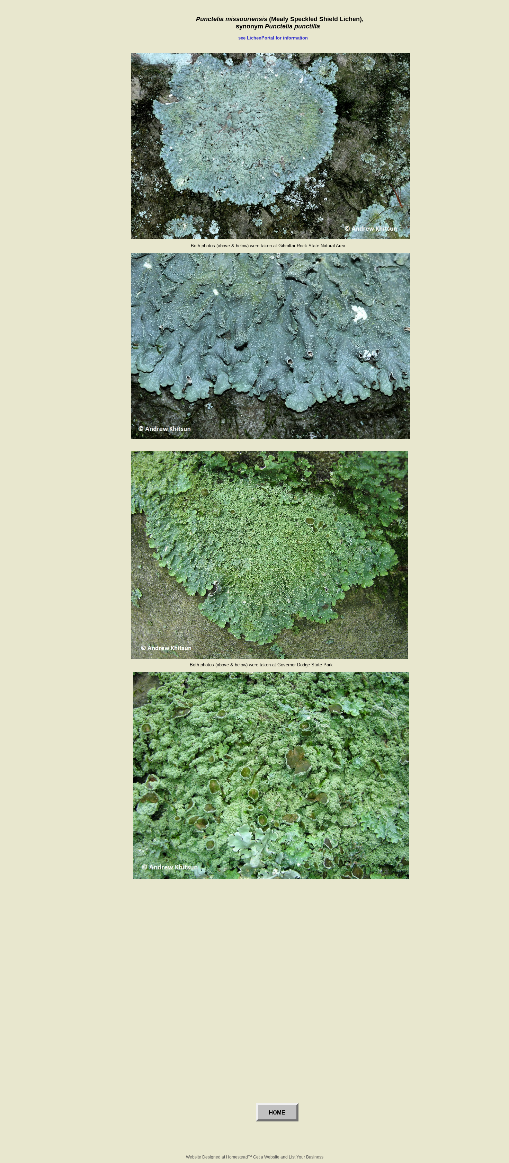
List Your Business (306, 1157)
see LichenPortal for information (273, 38)
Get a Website (266, 1157)
